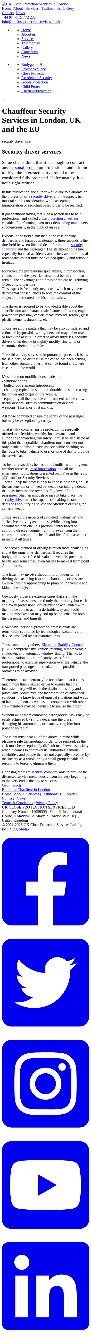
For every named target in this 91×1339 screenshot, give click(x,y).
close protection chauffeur (58, 218)
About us (28, 34)
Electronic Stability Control (62, 645)
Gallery (68, 8)
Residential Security (36, 78)
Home (6, 8)
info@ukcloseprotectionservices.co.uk (31, 22)
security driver (42, 196)
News (20, 13)
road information (43, 469)
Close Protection (34, 73)
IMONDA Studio (15, 829)
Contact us (29, 52)
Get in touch (11, 785)
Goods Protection (34, 82)
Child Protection (33, 86)
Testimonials (51, 8)
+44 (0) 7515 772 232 (19, 17)
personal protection (26, 167)
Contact (8, 13)
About (18, 8)
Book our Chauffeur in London (26, 790)
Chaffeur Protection (36, 91)
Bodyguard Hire (33, 64)
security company (44, 772)
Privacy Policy (47, 803)
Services (32, 8)
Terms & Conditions (17, 803)
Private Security (33, 69)
